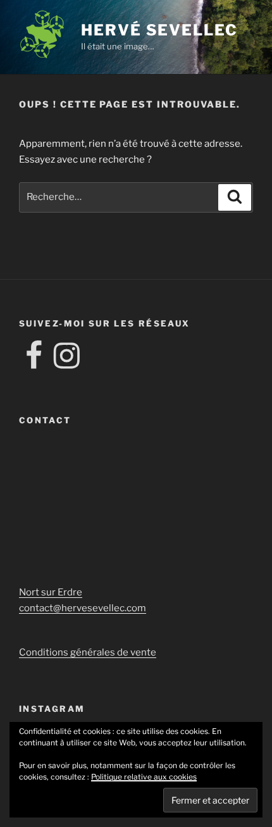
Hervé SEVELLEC (159, 30)
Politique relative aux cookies (144, 776)
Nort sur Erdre (50, 592)
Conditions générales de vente (87, 652)
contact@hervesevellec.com (82, 608)
